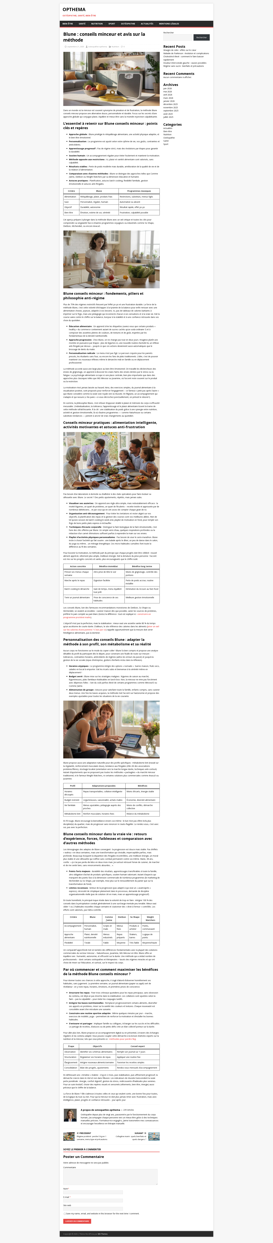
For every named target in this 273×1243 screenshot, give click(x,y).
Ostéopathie (128, 23)
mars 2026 (168, 98)
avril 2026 (167, 94)
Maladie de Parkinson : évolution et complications (186, 53)
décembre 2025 (170, 104)
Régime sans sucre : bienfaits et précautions (183, 66)
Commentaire (69, 1167)
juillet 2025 (168, 117)
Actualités (147, 23)
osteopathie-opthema (97, 46)
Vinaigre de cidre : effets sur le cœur (179, 50)
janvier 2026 (169, 101)
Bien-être (68, 23)
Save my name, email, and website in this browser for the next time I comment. (102, 1213)
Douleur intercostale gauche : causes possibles (184, 62)
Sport (111, 23)
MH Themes (102, 1234)
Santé (82, 23)
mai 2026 (167, 91)
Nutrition (97, 23)
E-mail (66, 1197)
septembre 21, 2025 (75, 46)
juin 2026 (167, 88)
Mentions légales (169, 23)
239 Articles (128, 1110)
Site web (67, 1205)
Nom (65, 1188)
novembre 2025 (170, 107)
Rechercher (168, 32)
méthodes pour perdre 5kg (122, 1039)
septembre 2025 (170, 110)
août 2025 (168, 113)
